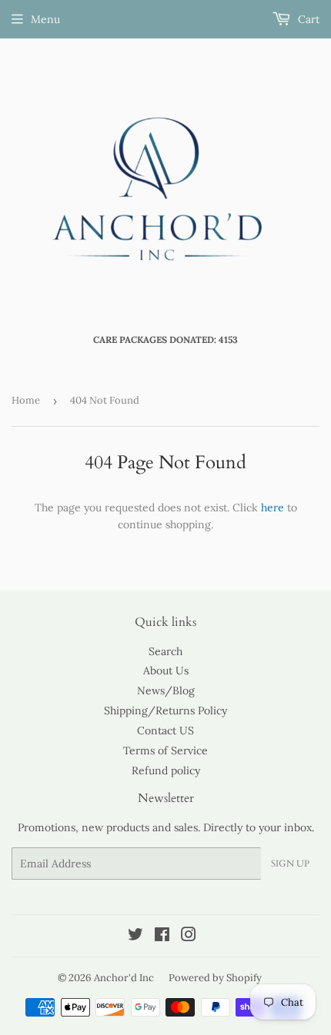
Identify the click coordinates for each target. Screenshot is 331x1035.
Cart (307, 19)
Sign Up (290, 863)
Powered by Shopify (215, 977)
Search (165, 651)
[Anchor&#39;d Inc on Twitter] (135, 936)
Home (26, 400)
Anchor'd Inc (124, 977)
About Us (166, 670)
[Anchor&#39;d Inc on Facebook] (162, 936)
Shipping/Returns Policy (165, 710)
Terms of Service (165, 750)
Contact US (165, 730)
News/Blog (166, 690)
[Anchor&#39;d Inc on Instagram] (188, 936)
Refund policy (166, 770)
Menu (45, 19)
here (272, 507)
